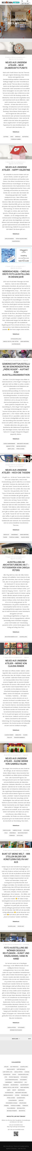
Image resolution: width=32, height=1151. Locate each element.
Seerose (21, 1100)
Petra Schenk (20, 448)
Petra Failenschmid (21, 238)
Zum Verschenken (18, 59)
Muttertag (25, 136)
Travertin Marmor (19, 737)
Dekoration (6, 1074)
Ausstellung (19, 268)
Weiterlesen (16, 132)
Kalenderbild (14, 1084)
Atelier (6, 1066)
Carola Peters (12, 1027)
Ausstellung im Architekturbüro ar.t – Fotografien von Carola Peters (16, 566)
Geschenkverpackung (11, 1079)
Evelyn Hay (21, 926)
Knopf (14, 1090)
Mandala (17, 136)
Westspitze (22, 1110)
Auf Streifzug (14, 1066)
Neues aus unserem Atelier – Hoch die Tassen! (16, 471)
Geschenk (26, 830)
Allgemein (11, 59)
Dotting (6, 136)
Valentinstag (16, 241)
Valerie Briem (25, 537)
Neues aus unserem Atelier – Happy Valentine (16, 168)
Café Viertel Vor (7, 1072)
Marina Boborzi (21, 446)
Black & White (11, 1069)
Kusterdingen (16, 344)
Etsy (6, 1077)
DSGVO (14, 1074)
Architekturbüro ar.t (11, 636)
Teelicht (9, 737)
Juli (26, 1082)
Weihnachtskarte (12, 1110)
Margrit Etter (10, 446)
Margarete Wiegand (23, 443)
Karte (8, 1090)
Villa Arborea (11, 1108)
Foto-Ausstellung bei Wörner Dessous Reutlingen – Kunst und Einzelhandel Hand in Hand (16, 953)
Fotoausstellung (16, 338)
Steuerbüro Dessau (11, 1103)
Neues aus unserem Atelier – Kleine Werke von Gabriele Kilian (16, 761)
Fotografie (21, 1027)
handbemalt (14, 534)
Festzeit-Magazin (14, 1077)
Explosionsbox (9, 238)
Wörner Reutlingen (16, 1030)
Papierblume (24, 1095)
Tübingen (12, 835)
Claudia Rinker (9, 735)
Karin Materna (25, 341)
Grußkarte (23, 1079)
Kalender (6, 1084)
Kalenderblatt (24, 1084)
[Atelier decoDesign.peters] (11, 2)
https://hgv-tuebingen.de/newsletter (16, 1126)
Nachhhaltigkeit (22, 833)
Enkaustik (18, 735)
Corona (27, 1072)
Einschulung (7, 830)
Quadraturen (21, 1097)
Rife (4, 1146)
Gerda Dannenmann (9, 443)
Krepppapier (21, 1090)
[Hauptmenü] (27, 1)
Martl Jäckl (11, 448)
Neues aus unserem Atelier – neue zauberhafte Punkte (16, 65)
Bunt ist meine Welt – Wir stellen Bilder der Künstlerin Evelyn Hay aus (16, 857)
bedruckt (6, 534)
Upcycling (20, 835)
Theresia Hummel (16, 139)
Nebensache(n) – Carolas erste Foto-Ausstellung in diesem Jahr (16, 274)
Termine (6, 1105)
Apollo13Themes (11, 1148)
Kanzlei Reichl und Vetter (10, 341)
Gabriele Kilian (17, 830)
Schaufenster (13, 1100)
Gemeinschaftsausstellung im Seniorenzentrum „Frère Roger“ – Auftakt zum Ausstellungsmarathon (16, 369)
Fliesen (25, 735)
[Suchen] (22, 1)
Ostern (17, 1095)
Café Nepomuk (21, 1069)
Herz (11, 136)
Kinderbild (13, 833)
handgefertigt (18, 1082)
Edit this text (25, 3)
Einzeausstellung (23, 1074)
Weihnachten (21, 1108)
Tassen (5, 537)
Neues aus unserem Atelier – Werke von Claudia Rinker (16, 663)
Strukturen (22, 1103)
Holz (6, 833)
